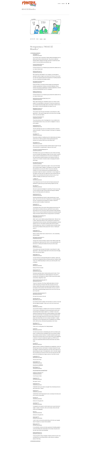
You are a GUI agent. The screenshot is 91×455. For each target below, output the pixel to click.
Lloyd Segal (35, 54)
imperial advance (36, 125)
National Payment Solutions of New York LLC (41, 98)
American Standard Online (37, 64)
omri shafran (35, 133)
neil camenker (35, 142)
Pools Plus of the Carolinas (37, 116)
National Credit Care (36, 71)
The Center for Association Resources (39, 149)
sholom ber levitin (36, 194)
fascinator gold (35, 298)
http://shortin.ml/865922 (38, 365)
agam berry (35, 245)
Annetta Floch (35, 383)
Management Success (37, 108)
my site (34, 328)
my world (34, 305)
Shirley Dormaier (36, 269)
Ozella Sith (35, 390)
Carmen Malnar (35, 361)
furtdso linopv (35, 230)
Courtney (34, 397)
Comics (41, 38)
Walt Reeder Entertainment (37, 237)
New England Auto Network (38, 81)
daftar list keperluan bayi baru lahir (39, 279)
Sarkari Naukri (35, 254)
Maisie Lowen (35, 423)
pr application (35, 356)
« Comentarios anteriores (35, 53)
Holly (34, 411)
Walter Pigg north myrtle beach (38, 215)
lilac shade (35, 185)
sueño (45, 38)
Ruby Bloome (35, 323)
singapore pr (35, 378)
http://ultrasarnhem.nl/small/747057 (40, 370)
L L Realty (34, 178)
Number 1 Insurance (36, 91)
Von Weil (34, 264)
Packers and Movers (36, 432)
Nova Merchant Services (37, 162)
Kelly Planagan (35, 367)
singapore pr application (37, 372)
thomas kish (35, 204)
